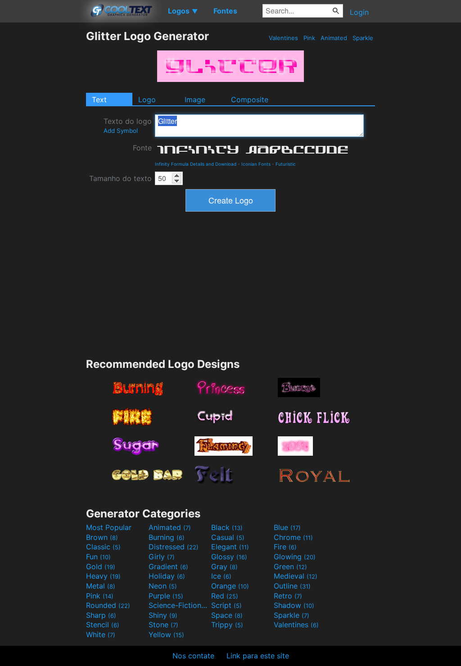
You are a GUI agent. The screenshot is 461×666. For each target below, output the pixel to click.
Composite (249, 99)
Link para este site (257, 655)
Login (359, 12)
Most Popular (108, 527)
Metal (100, 585)
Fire (285, 546)
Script (226, 605)
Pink (309, 37)
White (100, 634)
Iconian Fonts (256, 164)
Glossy (229, 556)
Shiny (163, 615)
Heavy (103, 575)
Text (99, 99)
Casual (227, 537)
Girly (162, 556)
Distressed (174, 546)
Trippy (227, 624)
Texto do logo (128, 125)
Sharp (101, 615)
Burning (167, 537)
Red (224, 595)
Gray (224, 566)
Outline (292, 585)
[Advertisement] (43, 164)
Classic (103, 546)
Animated (334, 37)
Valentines (283, 37)
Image (195, 99)
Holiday (167, 575)
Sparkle (363, 37)
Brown (102, 537)
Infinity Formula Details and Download (195, 164)
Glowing (295, 556)
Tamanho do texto (120, 178)
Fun (98, 556)
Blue (287, 527)
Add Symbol (121, 130)
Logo (147, 99)
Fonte (142, 147)
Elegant (230, 546)
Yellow (166, 634)
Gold (100, 566)
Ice (221, 575)
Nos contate (193, 655)
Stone (163, 624)
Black (227, 527)
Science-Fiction (179, 605)
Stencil (102, 624)
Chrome (293, 537)
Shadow (294, 605)
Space (227, 615)
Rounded (108, 605)
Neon (163, 585)
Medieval (295, 575)
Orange (230, 585)
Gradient (168, 566)
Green (290, 566)
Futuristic (286, 164)
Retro (288, 595)
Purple (166, 595)
